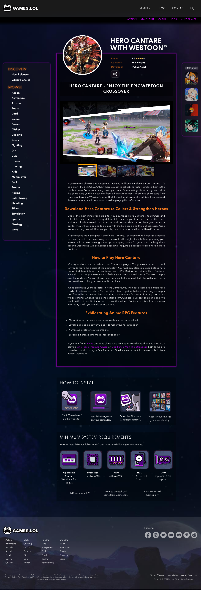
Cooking (17, 135)
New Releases (20, 74)
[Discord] (178, 535)
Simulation (18, 214)
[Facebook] (148, 535)
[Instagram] (155, 535)
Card (15, 113)
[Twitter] (163, 535)
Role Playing (19, 198)
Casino (16, 119)
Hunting (17, 166)
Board (15, 108)
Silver (15, 208)
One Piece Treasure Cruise (92, 347)
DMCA (183, 575)
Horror (16, 161)
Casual (163, 19)
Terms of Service (157, 575)
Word (15, 229)
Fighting (17, 145)
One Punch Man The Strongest (129, 347)
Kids (174, 19)
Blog (161, 8)
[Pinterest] (186, 535)
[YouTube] (171, 535)
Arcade (16, 103)
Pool (14, 182)
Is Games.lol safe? (80, 493)
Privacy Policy (172, 575)
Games (143, 8)
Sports (16, 219)
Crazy (15, 140)
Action (132, 19)
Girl (14, 150)
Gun (14, 156)
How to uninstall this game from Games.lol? (115, 493)
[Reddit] (194, 535)
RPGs (90, 344)
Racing (16, 193)
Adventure (147, 19)
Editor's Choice (21, 80)
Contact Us (192, 575)
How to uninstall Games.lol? (152, 493)
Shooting (17, 203)
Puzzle (16, 187)
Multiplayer (188, 19)
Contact (178, 8)
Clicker (16, 129)
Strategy (17, 224)
